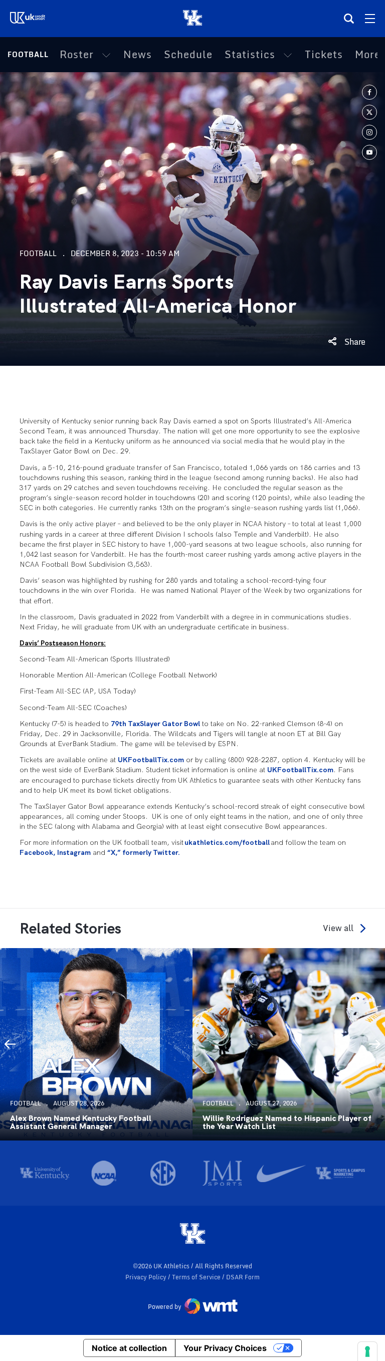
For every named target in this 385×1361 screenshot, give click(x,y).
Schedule (188, 55)
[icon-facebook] (369, 92)
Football (28, 54)
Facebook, (37, 852)
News (137, 55)
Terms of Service (197, 1277)
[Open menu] (370, 18)
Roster (77, 55)
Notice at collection (129, 1348)
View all (338, 928)
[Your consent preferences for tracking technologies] (367, 1351)
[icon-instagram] (369, 132)
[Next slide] (375, 1044)
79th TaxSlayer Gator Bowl (155, 723)
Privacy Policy (146, 1277)
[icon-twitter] (369, 112)
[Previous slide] (10, 1044)
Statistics (250, 55)
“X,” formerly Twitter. (143, 852)
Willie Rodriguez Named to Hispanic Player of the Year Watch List (287, 1122)
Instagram (74, 852)
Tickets (324, 55)
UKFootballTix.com (151, 759)
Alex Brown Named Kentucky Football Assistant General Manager (80, 1122)
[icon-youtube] (369, 152)
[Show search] (349, 19)
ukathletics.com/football (227, 842)
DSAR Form (243, 1277)
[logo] (192, 1234)
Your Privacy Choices (225, 1348)
